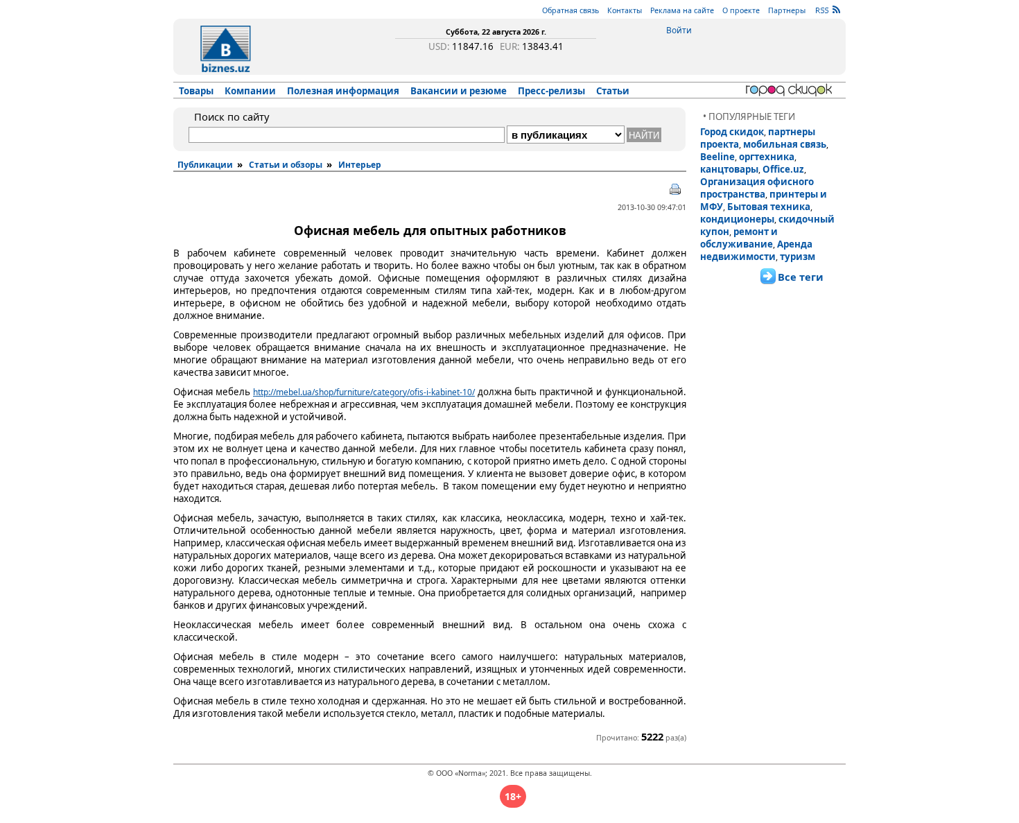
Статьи (612, 91)
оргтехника (766, 156)
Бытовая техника (768, 206)
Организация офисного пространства (757, 187)
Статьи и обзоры (285, 165)
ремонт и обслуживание (739, 237)
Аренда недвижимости (756, 250)
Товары (196, 91)
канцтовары (729, 169)
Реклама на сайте (682, 10)
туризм (797, 256)
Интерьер (359, 165)
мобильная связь (784, 144)
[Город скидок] (791, 90)
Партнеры (786, 10)
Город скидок (732, 131)
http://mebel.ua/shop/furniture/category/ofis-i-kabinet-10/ (364, 392)
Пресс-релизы (551, 91)
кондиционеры (737, 219)
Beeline (717, 156)
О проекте (741, 10)
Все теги (801, 277)
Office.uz (783, 169)
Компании (250, 91)
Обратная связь (570, 10)
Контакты (624, 10)
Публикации (205, 165)
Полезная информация (343, 91)
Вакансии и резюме (458, 91)
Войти (679, 30)
